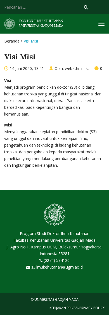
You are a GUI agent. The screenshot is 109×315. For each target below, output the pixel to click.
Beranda (12, 41)
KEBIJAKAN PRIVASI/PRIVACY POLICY (77, 307)
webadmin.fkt (77, 68)
